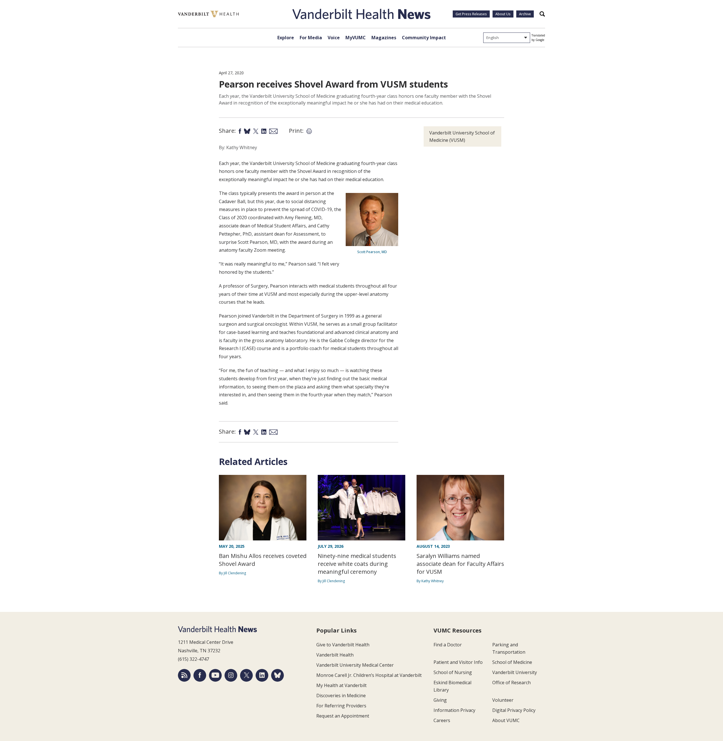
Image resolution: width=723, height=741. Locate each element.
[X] (246, 675)
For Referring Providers (341, 706)
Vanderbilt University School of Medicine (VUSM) (462, 136)
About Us (503, 14)
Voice (334, 37)
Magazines (383, 37)
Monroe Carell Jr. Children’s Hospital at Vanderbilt (369, 675)
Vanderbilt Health (335, 655)
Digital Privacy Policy (513, 710)
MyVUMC (355, 37)
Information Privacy (454, 710)
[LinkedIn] (262, 675)
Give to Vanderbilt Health (342, 645)
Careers (442, 720)
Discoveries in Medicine (341, 695)
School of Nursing (453, 672)
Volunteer (502, 700)
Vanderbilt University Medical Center (355, 665)
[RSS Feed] (184, 675)
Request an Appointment (342, 716)
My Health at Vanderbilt (341, 685)
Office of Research (511, 682)
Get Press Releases (471, 14)
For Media (311, 37)
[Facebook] (199, 675)
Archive (525, 14)
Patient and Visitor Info (458, 662)
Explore (285, 37)
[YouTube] (215, 675)
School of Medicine (512, 662)
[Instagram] (231, 675)
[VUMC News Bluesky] (277, 675)
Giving (440, 700)
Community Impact (424, 37)
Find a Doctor (448, 645)
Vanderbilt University (514, 672)
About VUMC (506, 720)
